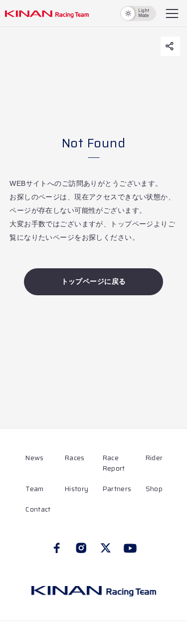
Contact (37, 509)
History (76, 489)
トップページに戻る (93, 281)
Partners (117, 489)
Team (34, 489)
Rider (154, 458)
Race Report (114, 463)
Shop (154, 489)
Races (74, 458)
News (34, 458)
